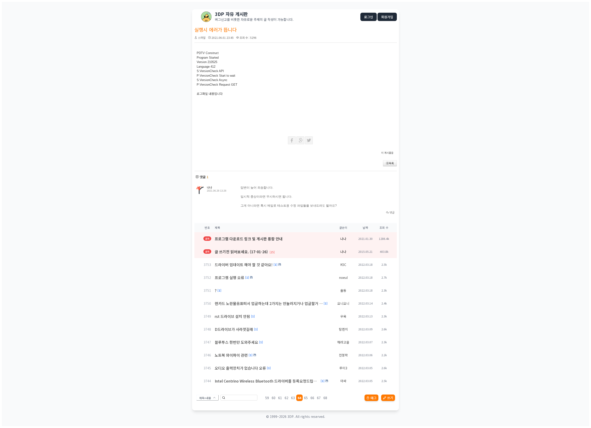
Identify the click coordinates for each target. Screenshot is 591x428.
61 (280, 397)
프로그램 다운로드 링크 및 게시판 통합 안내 (249, 238)
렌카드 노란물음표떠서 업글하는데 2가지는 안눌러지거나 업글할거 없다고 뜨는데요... (269, 303)
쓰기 (390, 397)
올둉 (343, 290)
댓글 (392, 212)
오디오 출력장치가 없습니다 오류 (240, 368)
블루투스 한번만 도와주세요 (236, 342)
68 (325, 397)
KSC (343, 264)
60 (273, 397)
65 (306, 397)
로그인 (368, 17)
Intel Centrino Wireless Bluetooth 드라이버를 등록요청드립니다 (267, 381)
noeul (343, 277)
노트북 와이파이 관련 (231, 355)
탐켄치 (343, 329)
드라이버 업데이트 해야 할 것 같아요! (244, 264)
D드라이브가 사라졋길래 (234, 329)
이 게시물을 (387, 152)
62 (286, 397)
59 (267, 397)
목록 (391, 163)
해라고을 (343, 342)
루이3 (343, 368)
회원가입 (387, 17)
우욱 (343, 316)
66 (312, 397)
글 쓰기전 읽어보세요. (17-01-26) (245, 251)
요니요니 (343, 303)
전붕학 (343, 355)
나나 (209, 187)
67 (319, 397)
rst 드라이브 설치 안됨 (232, 316)
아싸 (343, 381)
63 (293, 397)
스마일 (201, 37)
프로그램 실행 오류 (229, 277)
